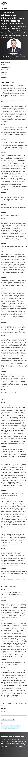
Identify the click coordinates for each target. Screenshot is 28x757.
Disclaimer (17, 736)
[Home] (4, 3)
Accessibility (4, 736)
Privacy (23, 736)
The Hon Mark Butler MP (8, 719)
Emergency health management (10, 728)
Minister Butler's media (8, 12)
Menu (5, 8)
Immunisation (5, 725)
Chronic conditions (15, 725)
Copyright (11, 736)
